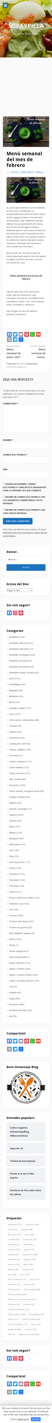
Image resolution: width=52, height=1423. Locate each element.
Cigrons (13, 731)
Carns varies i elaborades (21, 719)
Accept (35, 1419)
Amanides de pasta (18, 660)
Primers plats (16, 1314)
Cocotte (13, 1239)
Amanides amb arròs (19, 642)
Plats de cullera (17, 1294)
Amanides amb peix (18, 648)
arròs (12, 1229)
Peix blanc (14, 879)
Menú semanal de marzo (37, 352)
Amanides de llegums (19, 654)
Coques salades (17, 749)
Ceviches (13, 725)
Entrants (14, 1249)
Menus (39, 172)
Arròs (12, 678)
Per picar (14, 1289)
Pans (11, 856)
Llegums (13, 814)
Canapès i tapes (17, 708)
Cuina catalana (16, 767)
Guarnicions (29, 1254)
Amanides (14, 636)
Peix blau (13, 885)
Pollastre (13, 1304)
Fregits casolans (17, 796)
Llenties (13, 820)
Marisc (12, 826)
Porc (11, 909)
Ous (11, 850)
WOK (11, 1334)
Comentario (10, 403)
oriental (27, 1269)
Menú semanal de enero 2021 (13, 352)
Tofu (11, 986)
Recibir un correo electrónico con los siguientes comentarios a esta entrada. (24, 500)
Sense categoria (17, 951)
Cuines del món (16, 773)
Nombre (8, 440)
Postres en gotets (18, 927)
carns (29, 1234)
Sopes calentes (16, 962)
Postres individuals (18, 1309)
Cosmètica (14, 755)
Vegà (11, 998)
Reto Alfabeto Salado (19, 933)
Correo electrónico (15, 454)
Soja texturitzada (17, 956)
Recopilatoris (19, 366)
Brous (12, 702)
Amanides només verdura (22, 672)
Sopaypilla (26, 25)
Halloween (14, 1259)
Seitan (12, 945)
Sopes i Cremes (17, 968)
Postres (13, 915)
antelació (32, 1224)
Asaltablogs (15, 684)
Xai (10, 1016)
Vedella (12, 992)
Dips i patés (15, 779)
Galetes (13, 802)
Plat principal (32, 1289)
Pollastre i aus (16, 903)
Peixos (12, 891)
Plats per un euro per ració (22, 1299)
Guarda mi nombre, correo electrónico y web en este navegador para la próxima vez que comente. (24, 487)
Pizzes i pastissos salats (21, 897)
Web (5, 469)
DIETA (28, 1244)
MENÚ (9, 366)
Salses (12, 939)
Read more (23, 1419)
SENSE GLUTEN (31, 1319)
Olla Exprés (15, 844)
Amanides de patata (19, 666)
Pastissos (14, 873)
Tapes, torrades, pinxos (21, 980)
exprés (29, 1249)
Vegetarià (14, 1329)
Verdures (13, 1004)
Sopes (35, 1324)
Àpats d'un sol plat (29, 1334)
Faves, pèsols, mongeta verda (24, 791)
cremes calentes (17, 761)
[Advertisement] (26, 85)
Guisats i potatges (18, 808)
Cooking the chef (17, 743)
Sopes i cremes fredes (20, 974)
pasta (34, 1279)
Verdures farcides (18, 1010)
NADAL (13, 1269)
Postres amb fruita (18, 921)
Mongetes (14, 838)
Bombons (14, 696)
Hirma (14, 172)
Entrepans (14, 785)
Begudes (13, 690)
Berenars (14, 1234)
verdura (30, 1329)
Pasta (12, 868)
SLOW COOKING (17, 1324)
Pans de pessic (16, 862)
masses (13, 1264)
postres (28, 1304)
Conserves (14, 737)
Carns (12, 714)
